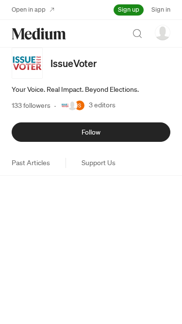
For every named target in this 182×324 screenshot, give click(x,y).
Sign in (160, 9)
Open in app (29, 9)
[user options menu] (162, 32)
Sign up (128, 9)
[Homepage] (39, 34)
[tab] (31, 163)
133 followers (31, 105)
